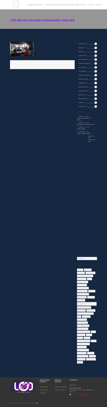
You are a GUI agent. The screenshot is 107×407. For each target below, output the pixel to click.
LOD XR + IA (43, 393)
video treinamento (83, 344)
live (79, 316)
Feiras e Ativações (51, 5)
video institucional (83, 91)
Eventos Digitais (81, 5)
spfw (93, 332)
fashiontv (91, 297)
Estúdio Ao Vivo (82, 282)
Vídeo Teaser (82, 94)
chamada (87, 270)
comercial (81, 273)
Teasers (87, 338)
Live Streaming (82, 322)
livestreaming (82, 319)
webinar (92, 356)
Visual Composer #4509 (83, 133)
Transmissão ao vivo (83, 341)
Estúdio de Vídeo (83, 288)
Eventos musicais (83, 294)
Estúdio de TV (82, 47)
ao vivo (80, 270)
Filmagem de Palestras (84, 63)
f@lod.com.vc (73, 385)
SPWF (89, 335)
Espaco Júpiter (44, 386)
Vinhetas (81, 102)
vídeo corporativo (83, 350)
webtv (80, 362)
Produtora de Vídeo (83, 79)
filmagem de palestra (84, 307)
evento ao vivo (82, 291)
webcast (90, 353)
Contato (98, 5)
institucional (91, 310)
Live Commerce (82, 67)
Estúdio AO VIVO (83, 43)
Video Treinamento (83, 98)
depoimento (81, 279)
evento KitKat (81, 129)
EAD (89, 279)
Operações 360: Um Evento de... (86, 124)
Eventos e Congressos (66, 5)
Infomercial (81, 310)
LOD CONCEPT (83, 71)
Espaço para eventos (35, 5)
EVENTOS (81, 51)
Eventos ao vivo (83, 55)
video (93, 341)
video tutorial (81, 347)
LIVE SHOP (91, 5)
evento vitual (81, 297)
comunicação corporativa (85, 276)
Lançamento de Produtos (85, 313)
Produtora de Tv (82, 328)
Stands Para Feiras (83, 87)
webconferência (82, 356)
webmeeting (91, 359)
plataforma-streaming (84, 75)
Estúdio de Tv (82, 285)
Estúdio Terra (43, 390)
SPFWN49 (81, 335)
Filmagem (81, 300)
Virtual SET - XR (83, 106)
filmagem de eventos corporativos (84, 304)
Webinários (81, 359)
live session (86, 316)
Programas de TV (83, 83)
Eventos (91, 291)
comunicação (90, 273)
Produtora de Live (83, 325)
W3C (37, 403)
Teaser (80, 338)
